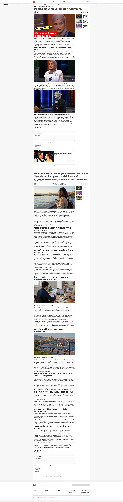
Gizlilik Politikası (84, 490)
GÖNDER (73, 142)
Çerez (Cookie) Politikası (85, 492)
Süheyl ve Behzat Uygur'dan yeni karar (85, 26)
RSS (35, 501)
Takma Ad (36, 128)
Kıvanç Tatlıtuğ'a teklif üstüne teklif (85, 16)
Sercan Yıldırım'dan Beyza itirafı (86, 197)
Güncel (34, 490)
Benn (36, 6)
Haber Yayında (37, 220)
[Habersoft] (87, 501)
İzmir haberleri (42, 313)
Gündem (58, 490)
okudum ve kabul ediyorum (43, 142)
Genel (38, 171)
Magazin (38, 6)
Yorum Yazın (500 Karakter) (38, 133)
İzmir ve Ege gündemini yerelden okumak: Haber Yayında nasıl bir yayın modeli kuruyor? (86, 21)
